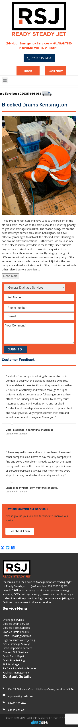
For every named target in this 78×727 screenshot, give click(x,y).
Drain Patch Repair (14, 656)
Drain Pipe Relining (14, 660)
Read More (10, 276)
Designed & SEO (60, 718)
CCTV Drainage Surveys (16, 644)
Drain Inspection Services (17, 648)
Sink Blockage (11, 664)
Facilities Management (16, 672)
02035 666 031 (17, 710)
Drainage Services (13, 619)
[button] (5, 80)
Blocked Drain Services (16, 623)
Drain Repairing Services (17, 636)
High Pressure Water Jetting (19, 640)
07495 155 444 (17, 703)
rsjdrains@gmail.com (20, 696)
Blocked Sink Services (15, 652)
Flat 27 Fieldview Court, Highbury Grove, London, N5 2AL (41, 689)
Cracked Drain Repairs (16, 632)
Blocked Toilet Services (16, 627)
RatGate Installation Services (19, 668)
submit (14, 349)
